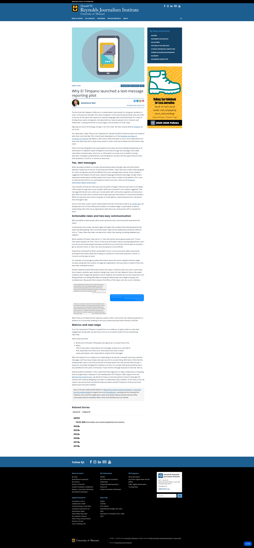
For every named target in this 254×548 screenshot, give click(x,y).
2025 (76, 418)
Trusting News (133, 487)
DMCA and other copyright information (161, 538)
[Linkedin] (137, 101)
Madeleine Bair (88, 103)
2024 (76, 426)
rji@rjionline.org (163, 489)
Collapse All (86, 412)
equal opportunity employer (123, 543)
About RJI (104, 498)
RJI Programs (133, 473)
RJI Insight (154, 56)
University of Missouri (93, 14)
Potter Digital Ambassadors (137, 484)
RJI (109, 9)
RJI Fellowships (106, 473)
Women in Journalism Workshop (163, 52)
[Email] (140, 101)
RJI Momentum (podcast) (159, 39)
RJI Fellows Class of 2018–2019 (135, 105)
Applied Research (114, 18)
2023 (76, 430)
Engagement (125, 86)
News (142, 86)
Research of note (77, 521)
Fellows (102, 477)
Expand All (76, 412)
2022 (76, 434)
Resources (103, 487)
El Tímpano (136, 127)
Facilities (103, 504)
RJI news (154, 35)
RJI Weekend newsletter (159, 59)
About (125, 18)
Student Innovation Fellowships (110, 489)
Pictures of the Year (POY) (160, 46)
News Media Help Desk (79, 514)
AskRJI (248, 544)
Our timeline (104, 506)
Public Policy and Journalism (81, 519)
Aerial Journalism (134, 477)
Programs (101, 18)
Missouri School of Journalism (82, 1)
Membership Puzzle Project (82, 377)
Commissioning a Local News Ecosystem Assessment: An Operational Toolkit (81, 508)
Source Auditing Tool (79, 524)
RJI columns (155, 42)
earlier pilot (136, 204)
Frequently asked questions (109, 484)
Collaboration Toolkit (79, 504)
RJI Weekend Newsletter (80, 492)
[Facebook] (134, 101)
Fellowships (90, 18)
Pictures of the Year (78, 484)
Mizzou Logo (75, 8)
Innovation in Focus (78, 501)
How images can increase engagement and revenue (100, 422)
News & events (77, 18)
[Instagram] (143, 101)
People (102, 501)
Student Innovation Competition (163, 49)
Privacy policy (177, 538)
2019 (76, 442)
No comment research (79, 516)
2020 (76, 438)
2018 (76, 446)
